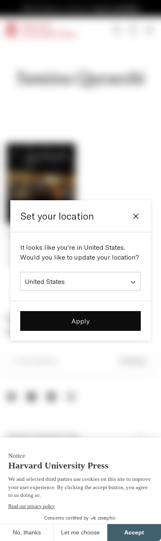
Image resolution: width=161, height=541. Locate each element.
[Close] (136, 216)
